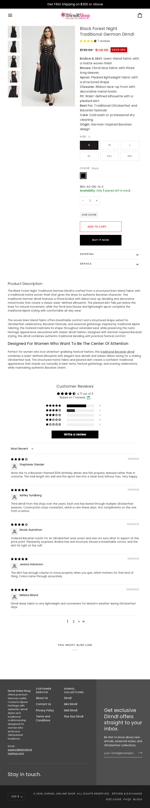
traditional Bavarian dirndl (117, 352)
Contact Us (43, 704)
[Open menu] (14, 15)
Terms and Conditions (43, 718)
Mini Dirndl (70, 704)
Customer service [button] (44, 690)
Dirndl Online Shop (60, 793)
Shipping (87, 254)
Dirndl (67, 698)
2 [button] (73, 621)
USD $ (15, 796)
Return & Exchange (127, 793)
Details (86, 263)
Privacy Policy (45, 710)
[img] (19, 459)
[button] (88, 41)
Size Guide (89, 214)
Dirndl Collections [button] (74, 690)
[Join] (139, 753)
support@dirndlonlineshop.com (20, 751)
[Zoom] (28, 99)
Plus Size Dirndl (73, 716)
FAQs (127, 799)
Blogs (137, 799)
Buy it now (100, 240)
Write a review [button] (75, 434)
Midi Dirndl (70, 710)
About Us (42, 698)
